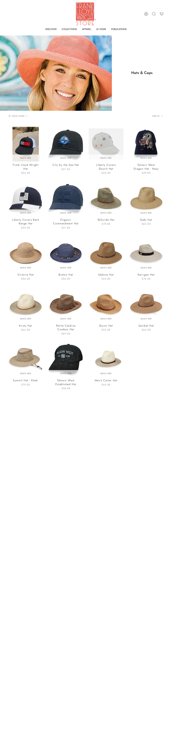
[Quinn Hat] (106, 304)
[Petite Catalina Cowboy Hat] (65, 304)
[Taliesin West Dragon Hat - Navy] (146, 144)
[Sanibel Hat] (146, 304)
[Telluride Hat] (106, 199)
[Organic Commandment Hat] (65, 199)
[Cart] (161, 14)
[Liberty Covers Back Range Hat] (25, 199)
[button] (51, 29)
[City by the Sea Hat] (65, 144)
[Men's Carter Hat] (106, 359)
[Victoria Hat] (25, 253)
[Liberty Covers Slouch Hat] (106, 144)
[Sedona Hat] (106, 253)
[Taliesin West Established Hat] (65, 359)
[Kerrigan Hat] (146, 253)
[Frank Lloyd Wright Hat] (25, 144)
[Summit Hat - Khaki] (25, 359)
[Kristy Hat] (25, 304)
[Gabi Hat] (146, 199)
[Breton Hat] (65, 253)
